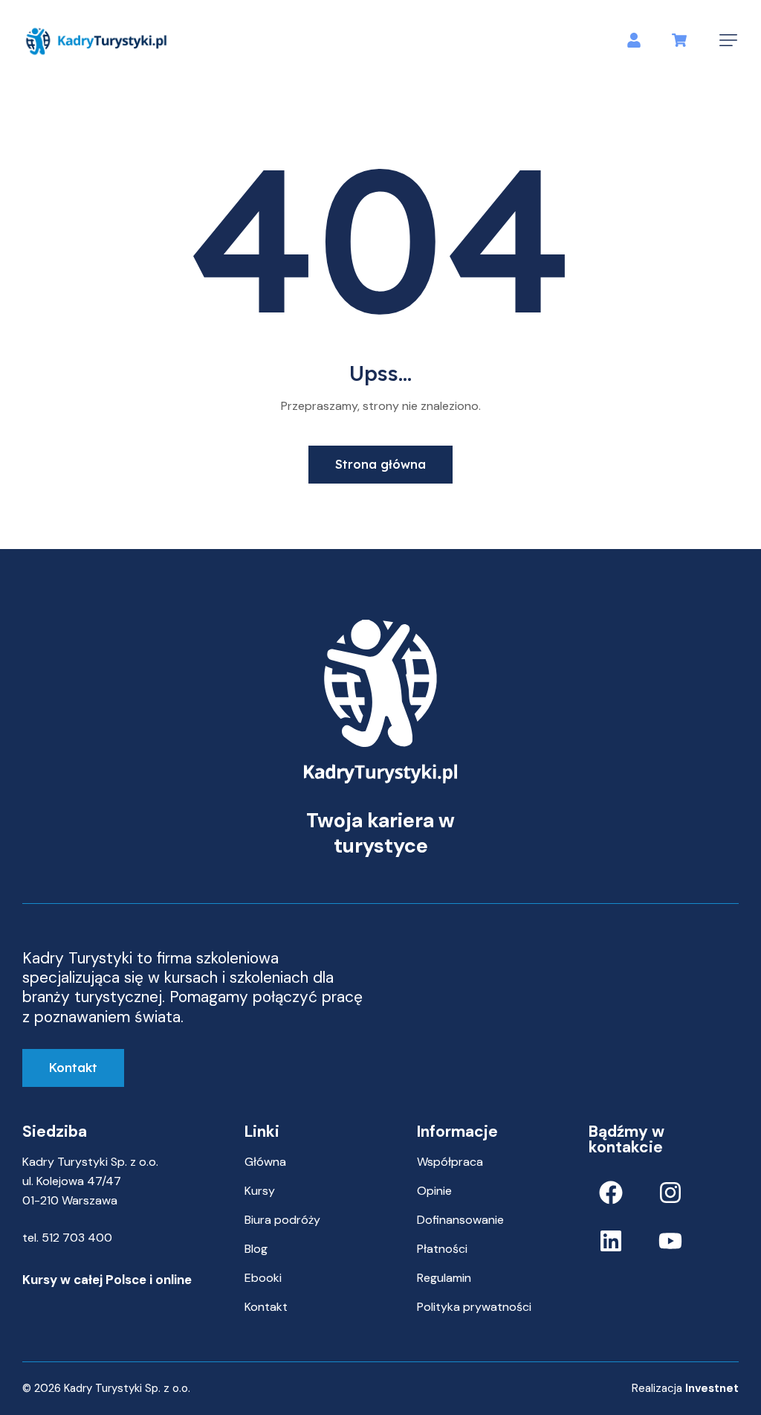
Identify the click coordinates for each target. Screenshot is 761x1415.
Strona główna (380, 464)
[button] (728, 40)
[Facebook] (611, 1192)
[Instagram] (670, 1192)
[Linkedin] (611, 1241)
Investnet (712, 1388)
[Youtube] (670, 1241)
